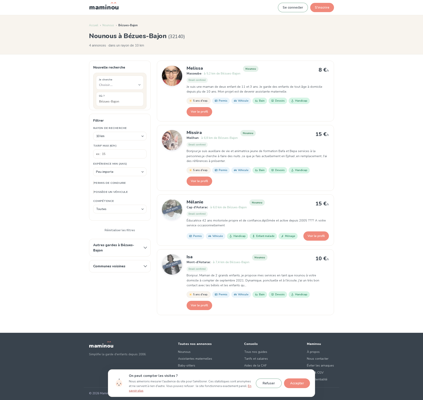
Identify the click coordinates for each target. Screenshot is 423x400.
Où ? (102, 96)
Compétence (103, 201)
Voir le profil (199, 112)
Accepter (297, 383)
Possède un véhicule (111, 192)
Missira (194, 133)
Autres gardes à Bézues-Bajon (113, 248)
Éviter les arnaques (320, 365)
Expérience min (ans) (110, 164)
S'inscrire (322, 7)
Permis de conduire (110, 183)
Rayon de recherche (110, 128)
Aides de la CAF (255, 365)
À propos (313, 352)
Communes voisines (109, 266)
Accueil (93, 25)
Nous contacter (317, 359)
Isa (190, 257)
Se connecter (293, 7)
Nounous (108, 25)
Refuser (269, 383)
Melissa (195, 68)
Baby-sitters (186, 365)
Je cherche (105, 79)
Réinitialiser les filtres (120, 230)
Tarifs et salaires (256, 359)
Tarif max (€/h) (105, 145)
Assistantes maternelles (195, 359)
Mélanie (195, 202)
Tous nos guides (255, 352)
